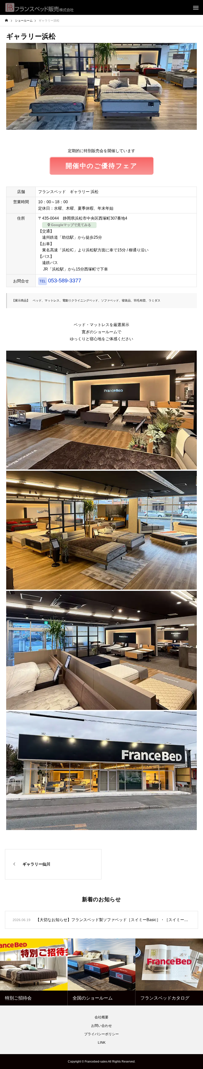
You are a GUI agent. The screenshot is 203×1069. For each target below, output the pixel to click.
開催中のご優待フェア (102, 165)
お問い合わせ (101, 1025)
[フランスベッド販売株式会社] (39, 7)
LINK (101, 1042)
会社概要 (101, 1017)
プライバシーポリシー (101, 1034)
